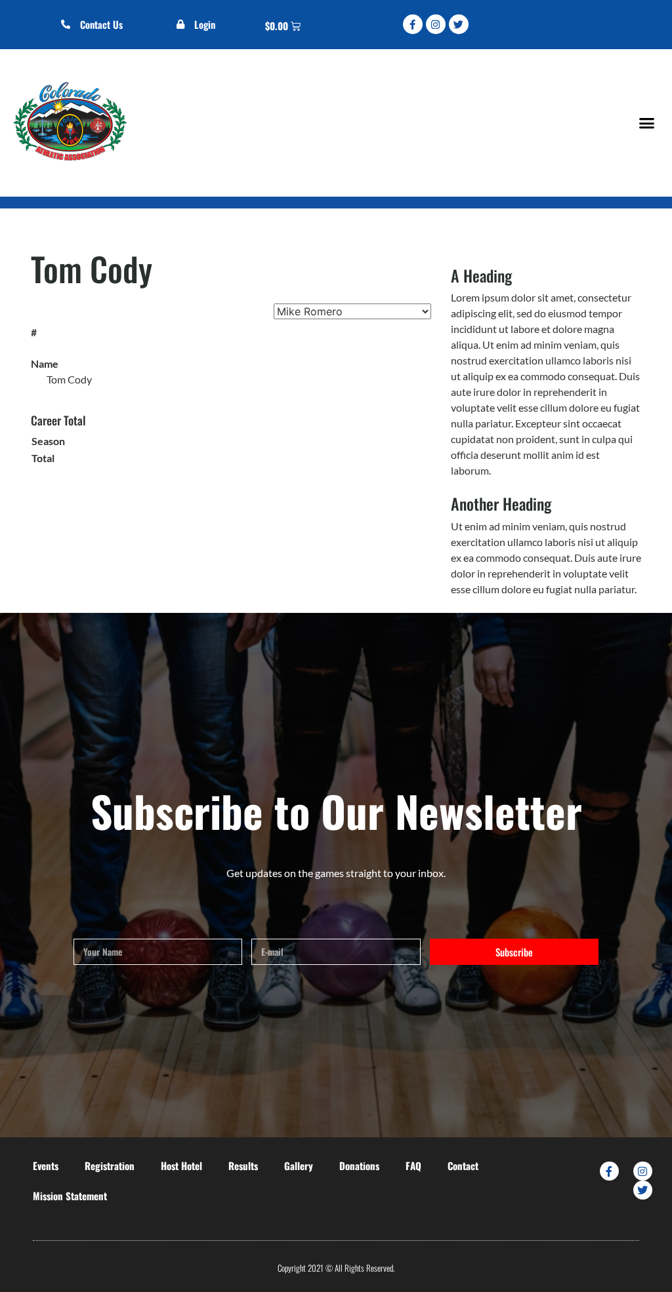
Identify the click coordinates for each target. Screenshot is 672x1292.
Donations (359, 1165)
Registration (110, 1165)
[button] (646, 122)
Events (45, 1165)
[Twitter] (459, 24)
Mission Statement (70, 1195)
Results (243, 1165)
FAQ (413, 1165)
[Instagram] (436, 24)
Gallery (298, 1165)
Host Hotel (181, 1165)
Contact (463, 1165)
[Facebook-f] (413, 24)
